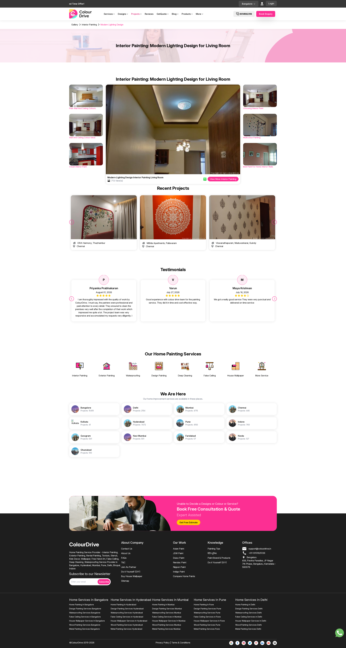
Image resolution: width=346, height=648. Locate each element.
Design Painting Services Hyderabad (127, 608)
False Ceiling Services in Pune (207, 617)
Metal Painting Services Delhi (248, 629)
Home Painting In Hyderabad (123, 604)
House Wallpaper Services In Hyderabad (129, 621)
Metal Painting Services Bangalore (84, 629)
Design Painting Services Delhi (248, 608)
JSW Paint (178, 553)
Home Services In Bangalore (88, 600)
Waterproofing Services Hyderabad (127, 613)
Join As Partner (128, 567)
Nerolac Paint (179, 562)
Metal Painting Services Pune (207, 629)
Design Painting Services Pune (207, 608)
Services (108, 14)
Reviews (149, 14)
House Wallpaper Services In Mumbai (168, 621)
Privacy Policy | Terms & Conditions (173, 642)
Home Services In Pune (210, 600)
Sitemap (125, 580)
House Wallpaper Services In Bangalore (87, 621)
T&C (123, 562)
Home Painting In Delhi (245, 604)
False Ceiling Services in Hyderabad (127, 617)
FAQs (124, 558)
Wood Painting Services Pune (207, 625)
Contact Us (126, 548)
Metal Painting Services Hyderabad (126, 629)
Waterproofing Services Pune (207, 613)
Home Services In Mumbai (170, 600)
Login (271, 3)
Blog (174, 14)
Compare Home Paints (184, 576)
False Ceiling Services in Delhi (248, 617)
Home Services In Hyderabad (131, 600)
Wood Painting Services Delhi (248, 625)
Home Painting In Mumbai (163, 604)
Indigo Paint (179, 571)
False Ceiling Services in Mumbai (166, 617)
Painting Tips (214, 548)
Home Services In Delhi (251, 600)
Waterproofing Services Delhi (248, 613)
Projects (135, 14)
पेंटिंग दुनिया (212, 553)
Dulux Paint (178, 558)
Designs (122, 14)
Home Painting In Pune (204, 604)
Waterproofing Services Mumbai (166, 613)
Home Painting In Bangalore (81, 604)
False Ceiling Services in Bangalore (85, 617)
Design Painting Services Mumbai (167, 608)
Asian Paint (178, 548)
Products (186, 14)
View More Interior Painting (223, 179)
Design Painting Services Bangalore (85, 608)
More (198, 14)
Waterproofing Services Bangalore (84, 613)
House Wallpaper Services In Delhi (250, 621)
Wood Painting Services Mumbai (166, 625)
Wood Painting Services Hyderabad (127, 625)
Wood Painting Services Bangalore (84, 625)
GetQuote (162, 14)
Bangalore (247, 3)
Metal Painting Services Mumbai (166, 629)
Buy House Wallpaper (131, 576)
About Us (125, 553)
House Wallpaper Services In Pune (209, 621)
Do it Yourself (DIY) (130, 571)
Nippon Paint (179, 567)
